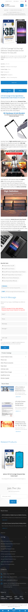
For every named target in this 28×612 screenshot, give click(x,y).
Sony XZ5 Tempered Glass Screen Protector (13, 274)
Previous (0, 464)
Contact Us (4, 598)
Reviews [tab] (20, 90)
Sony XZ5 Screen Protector (9, 268)
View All (3, 532)
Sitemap (17, 598)
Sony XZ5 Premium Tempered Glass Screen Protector (15, 271)
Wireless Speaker (5, 378)
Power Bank (4, 366)
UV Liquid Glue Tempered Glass (7, 549)
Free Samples (16, 1)
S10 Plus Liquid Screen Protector (8, 554)
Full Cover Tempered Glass (13, 12)
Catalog (22, 1)
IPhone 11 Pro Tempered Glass (7, 564)
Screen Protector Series (16, 10)
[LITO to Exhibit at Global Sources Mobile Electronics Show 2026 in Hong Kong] (7, 389)
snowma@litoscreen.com (12, 580)
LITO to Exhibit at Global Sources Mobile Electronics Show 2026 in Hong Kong (20, 390)
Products (9, 596)
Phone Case (4, 360)
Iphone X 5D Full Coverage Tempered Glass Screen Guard (14, 475)
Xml (23, 598)
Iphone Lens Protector (6, 546)
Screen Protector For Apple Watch (8, 551)
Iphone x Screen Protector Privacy (8, 559)
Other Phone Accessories (7, 363)
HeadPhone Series (5, 375)
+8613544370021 (13, 577)
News (15, 596)
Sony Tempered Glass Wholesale (10, 280)
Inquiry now (14, 82)
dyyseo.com (17, 606)
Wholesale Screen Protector (7, 541)
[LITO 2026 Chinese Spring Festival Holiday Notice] (7, 409)
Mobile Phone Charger (6, 372)
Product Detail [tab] (7, 90)
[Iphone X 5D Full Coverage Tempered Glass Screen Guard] (14, 459)
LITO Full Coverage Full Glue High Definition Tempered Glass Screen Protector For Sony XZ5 (13, 309)
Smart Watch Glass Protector (7, 561)
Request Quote (9, 1)
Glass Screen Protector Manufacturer (11, 277)
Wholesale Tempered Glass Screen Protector (10, 543)
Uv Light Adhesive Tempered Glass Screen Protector (12, 556)
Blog (11, 598)
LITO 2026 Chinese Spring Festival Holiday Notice (20, 403)
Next (27, 464)
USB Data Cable (5, 369)
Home (7, 10)
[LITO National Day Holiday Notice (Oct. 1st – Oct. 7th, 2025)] (7, 424)
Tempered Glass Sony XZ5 (9, 265)
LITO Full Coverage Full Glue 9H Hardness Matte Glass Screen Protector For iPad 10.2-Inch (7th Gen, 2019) (15, 291)
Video (21, 596)
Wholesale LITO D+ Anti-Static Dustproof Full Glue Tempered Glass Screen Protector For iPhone (11, 287)
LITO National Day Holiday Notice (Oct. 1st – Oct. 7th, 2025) (20, 423)
